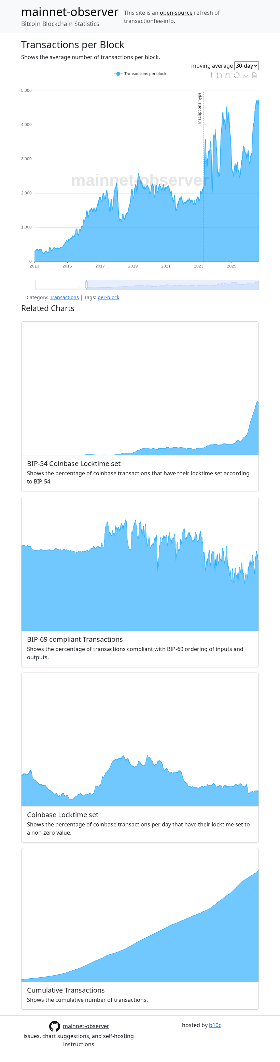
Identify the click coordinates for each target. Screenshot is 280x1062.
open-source (176, 12)
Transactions (64, 297)
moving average (212, 65)
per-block (108, 297)
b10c (215, 1025)
